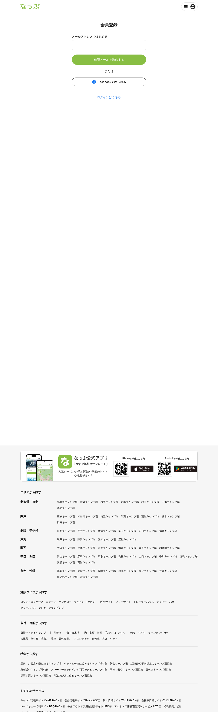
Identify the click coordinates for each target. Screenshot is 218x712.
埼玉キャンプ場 (109, 516)
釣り (132, 632)
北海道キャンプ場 (67, 501)
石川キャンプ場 (148, 530)
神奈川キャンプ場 (87, 516)
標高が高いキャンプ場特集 (35, 675)
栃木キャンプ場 (171, 516)
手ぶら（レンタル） (116, 632)
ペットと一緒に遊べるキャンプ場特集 (85, 663)
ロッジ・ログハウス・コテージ (38, 601)
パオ (171, 601)
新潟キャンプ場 (107, 530)
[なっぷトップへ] (30, 6)
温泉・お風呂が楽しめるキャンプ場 (40, 663)
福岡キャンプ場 (66, 570)
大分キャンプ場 (148, 570)
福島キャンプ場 (66, 507)
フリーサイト (123, 601)
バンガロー (65, 601)
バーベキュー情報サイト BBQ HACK (41, 706)
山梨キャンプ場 (66, 530)
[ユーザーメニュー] (189, 6)
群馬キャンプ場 (66, 522)
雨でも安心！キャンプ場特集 (126, 669)
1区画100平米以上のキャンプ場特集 (151, 663)
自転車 (96, 638)
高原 (92, 632)
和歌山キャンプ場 (169, 547)
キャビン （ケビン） (86, 601)
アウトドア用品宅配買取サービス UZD (136, 706)
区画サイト (106, 601)
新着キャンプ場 (119, 663)
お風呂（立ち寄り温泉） (34, 638)
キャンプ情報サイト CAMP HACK (39, 700)
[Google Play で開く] (185, 469)
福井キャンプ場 (168, 530)
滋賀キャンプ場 (127, 547)
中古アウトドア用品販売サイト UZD (88, 706)
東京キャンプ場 (66, 516)
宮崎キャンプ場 (168, 570)
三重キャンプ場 (127, 539)
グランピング (56, 607)
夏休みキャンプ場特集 (158, 669)
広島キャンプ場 (86, 556)
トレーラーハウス (143, 601)
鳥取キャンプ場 (107, 556)
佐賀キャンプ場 (86, 570)
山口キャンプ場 (148, 556)
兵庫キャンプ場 (86, 547)
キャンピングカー (158, 632)
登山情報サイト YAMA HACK (81, 700)
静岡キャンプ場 (86, 539)
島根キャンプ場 (127, 556)
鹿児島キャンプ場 (67, 576)
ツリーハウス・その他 (33, 607)
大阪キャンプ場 (66, 547)
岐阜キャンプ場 (66, 539)
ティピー (161, 601)
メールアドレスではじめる (90, 36)
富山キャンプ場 (127, 530)
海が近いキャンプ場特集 (34, 669)
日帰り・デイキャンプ (33, 632)
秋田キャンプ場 (150, 501)
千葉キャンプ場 (130, 516)
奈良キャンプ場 (148, 547)
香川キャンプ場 (168, 556)
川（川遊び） (56, 632)
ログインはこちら (109, 97)
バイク (142, 632)
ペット (114, 638)
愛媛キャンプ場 (66, 562)
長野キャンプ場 (86, 530)
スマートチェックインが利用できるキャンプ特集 (79, 669)
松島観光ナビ (171, 706)
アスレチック (81, 638)
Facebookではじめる (112, 82)
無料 (99, 632)
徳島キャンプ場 (189, 556)
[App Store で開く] (142, 469)
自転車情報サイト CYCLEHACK (159, 700)
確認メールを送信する (109, 59)
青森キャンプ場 (89, 501)
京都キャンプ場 (107, 547)
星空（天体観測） (61, 638)
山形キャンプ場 (171, 501)
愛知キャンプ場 (107, 539)
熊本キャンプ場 (127, 570)
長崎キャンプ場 (107, 570)
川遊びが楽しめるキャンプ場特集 (73, 675)
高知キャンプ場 (86, 562)
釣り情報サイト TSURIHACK (119, 700)
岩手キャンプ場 (109, 501)
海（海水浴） (74, 632)
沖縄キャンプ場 (89, 576)
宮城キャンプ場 (130, 501)
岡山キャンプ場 (66, 556)
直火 (104, 638)
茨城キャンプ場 (150, 516)
